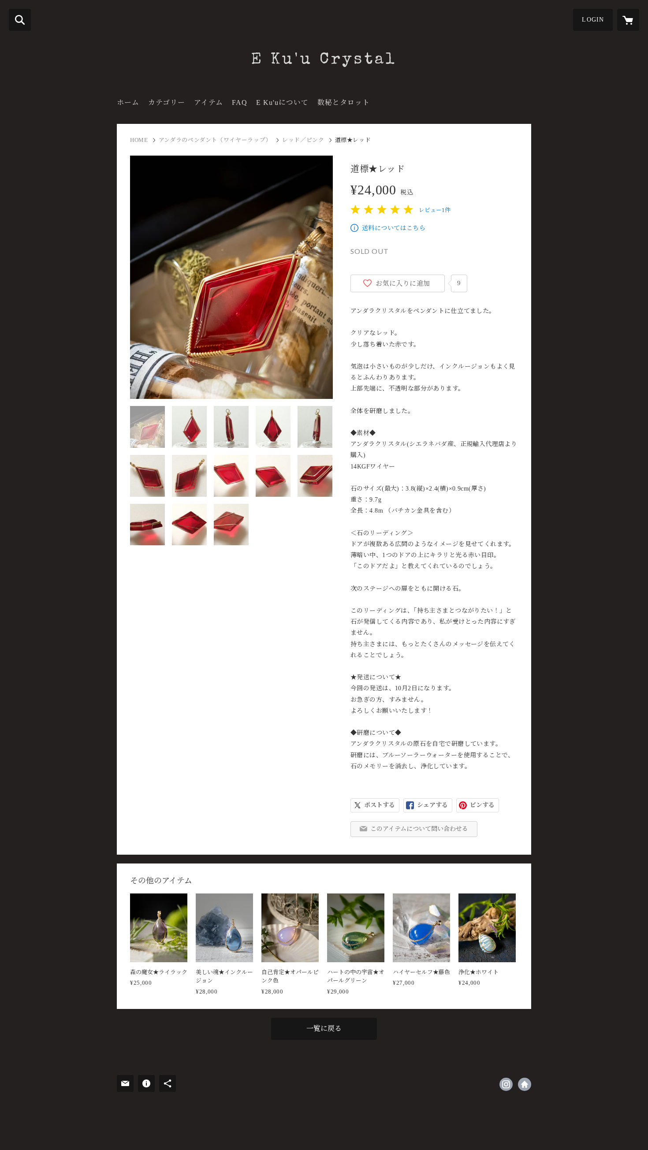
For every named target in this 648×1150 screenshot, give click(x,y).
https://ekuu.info (524, 1084)
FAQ (239, 102)
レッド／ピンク (303, 140)
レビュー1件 (435, 210)
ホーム (128, 102)
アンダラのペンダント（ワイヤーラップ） (215, 140)
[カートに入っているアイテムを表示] (628, 20)
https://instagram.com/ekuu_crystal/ (506, 1084)
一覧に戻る (324, 1028)
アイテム (208, 102)
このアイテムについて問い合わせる (419, 829)
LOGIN (593, 19)
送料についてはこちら (393, 228)
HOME (139, 140)
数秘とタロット (343, 102)
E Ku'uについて (282, 102)
